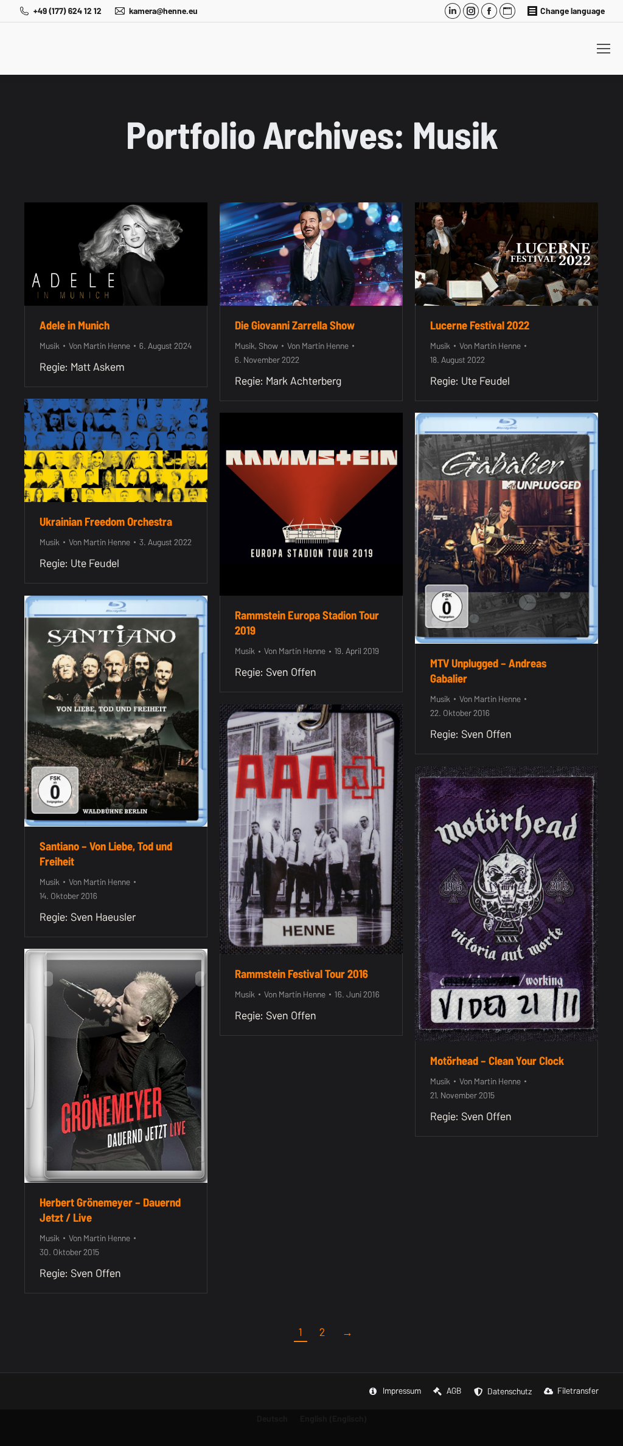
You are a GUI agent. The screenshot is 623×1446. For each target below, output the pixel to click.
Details (132, 254)
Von (99, 345)
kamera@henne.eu (163, 10)
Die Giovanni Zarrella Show (295, 325)
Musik (50, 345)
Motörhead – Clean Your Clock (497, 1060)
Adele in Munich (75, 325)
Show (268, 345)
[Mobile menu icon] (603, 48)
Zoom (99, 254)
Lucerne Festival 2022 (479, 325)
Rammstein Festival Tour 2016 (301, 973)
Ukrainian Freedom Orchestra (106, 521)
